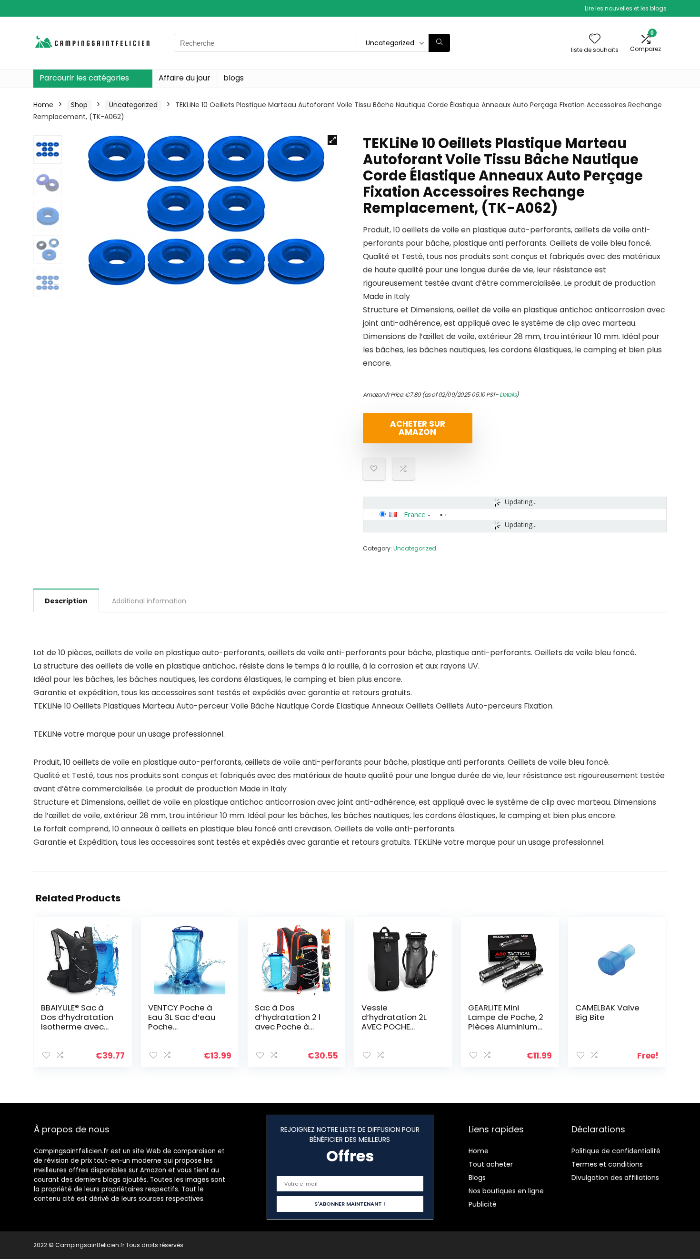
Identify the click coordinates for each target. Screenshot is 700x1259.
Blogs (477, 1177)
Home (43, 105)
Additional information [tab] (149, 601)
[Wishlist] (594, 39)
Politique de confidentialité (615, 1151)
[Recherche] (439, 43)
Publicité (483, 1204)
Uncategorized (133, 105)
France (415, 514)
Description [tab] (66, 601)
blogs (233, 77)
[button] (332, 140)
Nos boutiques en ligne (506, 1191)
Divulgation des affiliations (615, 1177)
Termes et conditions (607, 1164)
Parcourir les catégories (84, 77)
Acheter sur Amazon (417, 428)
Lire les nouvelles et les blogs (626, 8)
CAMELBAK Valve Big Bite (607, 1012)
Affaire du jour (184, 77)
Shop (79, 105)
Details (508, 394)
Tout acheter (491, 1164)
